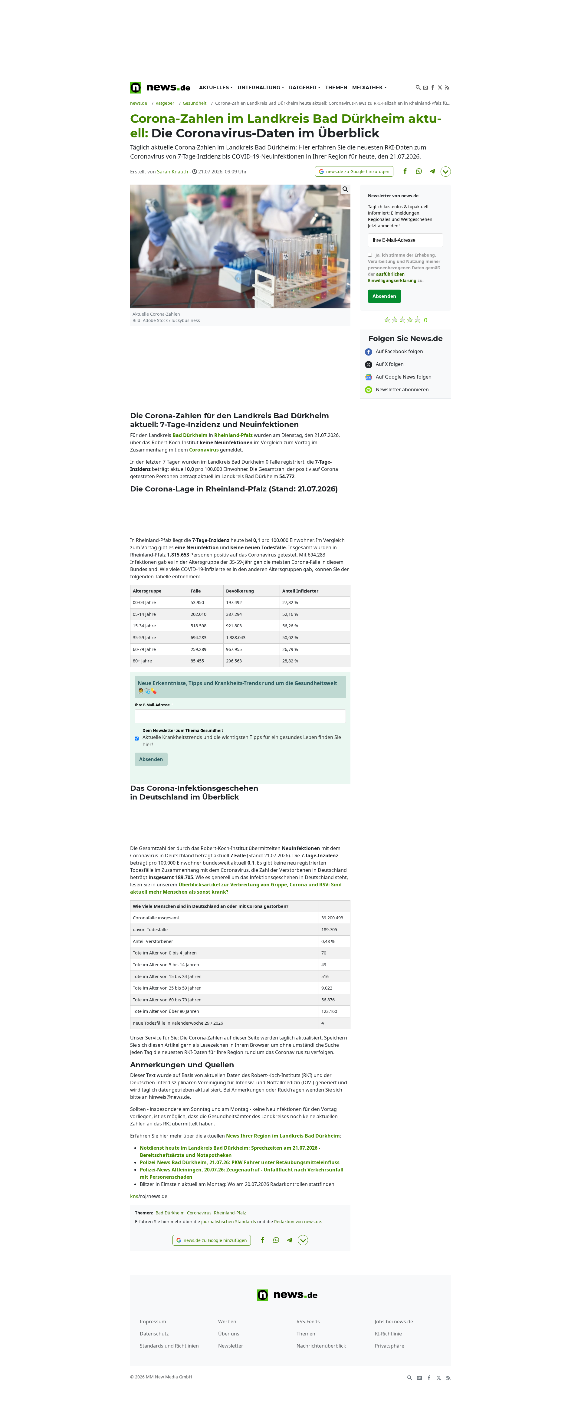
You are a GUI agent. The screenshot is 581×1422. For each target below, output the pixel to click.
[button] (354, 171)
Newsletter (230, 1345)
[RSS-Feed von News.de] (447, 87)
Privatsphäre (389, 1345)
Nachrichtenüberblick (321, 1345)
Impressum (153, 1321)
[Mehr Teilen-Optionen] (446, 171)
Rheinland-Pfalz (230, 1213)
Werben (227, 1321)
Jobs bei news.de (394, 1321)
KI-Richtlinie (388, 1333)
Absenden (151, 759)
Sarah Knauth (172, 171)
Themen (336, 87)
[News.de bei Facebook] (432, 87)
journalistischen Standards (228, 1221)
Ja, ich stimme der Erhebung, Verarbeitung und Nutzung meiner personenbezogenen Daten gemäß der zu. (404, 267)
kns (134, 1196)
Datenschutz (154, 1333)
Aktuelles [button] (214, 87)
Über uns (228, 1333)
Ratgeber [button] (303, 87)
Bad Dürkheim (170, 1213)
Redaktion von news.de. (298, 1221)
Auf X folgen (389, 364)
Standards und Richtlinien (169, 1345)
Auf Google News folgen (403, 376)
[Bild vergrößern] (345, 189)
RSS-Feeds (308, 1321)
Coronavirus (199, 1213)
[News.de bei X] (440, 87)
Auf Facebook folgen (399, 351)
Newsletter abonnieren (402, 389)
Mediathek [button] (368, 87)
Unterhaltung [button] (260, 87)
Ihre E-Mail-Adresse (154, 705)
